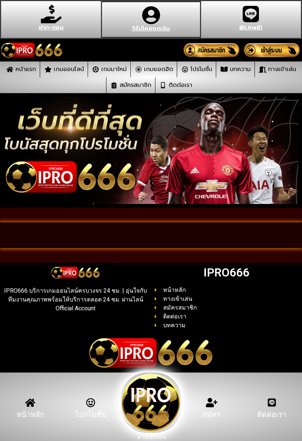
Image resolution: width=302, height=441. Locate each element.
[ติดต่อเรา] (272, 402)
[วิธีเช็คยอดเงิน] (151, 15)
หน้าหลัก (30, 414)
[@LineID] (251, 14)
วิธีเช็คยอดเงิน (151, 28)
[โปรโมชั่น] (90, 402)
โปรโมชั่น (91, 414)
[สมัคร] (211, 402)
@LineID (251, 27)
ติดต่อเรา (272, 414)
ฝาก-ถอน (51, 27)
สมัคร (212, 414)
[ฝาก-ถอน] (51, 14)
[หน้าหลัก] (30, 402)
